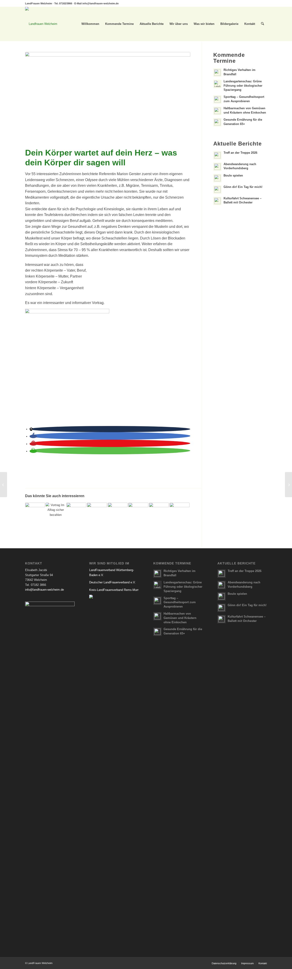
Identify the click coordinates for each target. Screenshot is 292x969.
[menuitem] (90, 24)
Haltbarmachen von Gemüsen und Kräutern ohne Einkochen (180, 618)
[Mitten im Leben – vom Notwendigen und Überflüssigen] (288, 484)
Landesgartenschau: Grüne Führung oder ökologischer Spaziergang (243, 86)
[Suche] (262, 24)
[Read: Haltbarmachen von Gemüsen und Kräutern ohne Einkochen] (217, 111)
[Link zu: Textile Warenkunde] (118, 512)
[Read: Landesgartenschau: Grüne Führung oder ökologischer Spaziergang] (217, 84)
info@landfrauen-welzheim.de (100, 3)
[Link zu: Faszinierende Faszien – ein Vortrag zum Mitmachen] (97, 512)
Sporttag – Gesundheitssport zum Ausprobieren (180, 602)
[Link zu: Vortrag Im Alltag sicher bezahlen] (55, 512)
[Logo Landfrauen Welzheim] (41, 24)
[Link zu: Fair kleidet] (35, 512)
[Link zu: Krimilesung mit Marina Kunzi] (138, 512)
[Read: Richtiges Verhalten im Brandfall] (217, 72)
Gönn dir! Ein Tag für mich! (243, 187)
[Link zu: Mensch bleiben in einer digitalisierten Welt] (159, 512)
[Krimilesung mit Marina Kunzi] (3, 484)
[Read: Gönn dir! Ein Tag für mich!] (217, 189)
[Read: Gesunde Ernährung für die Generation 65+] (217, 122)
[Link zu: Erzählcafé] (76, 512)
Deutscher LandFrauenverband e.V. (112, 582)
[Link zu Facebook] (263, 3)
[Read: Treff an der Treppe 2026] (217, 155)
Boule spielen (233, 175)
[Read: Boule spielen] (217, 178)
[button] (31, 429)
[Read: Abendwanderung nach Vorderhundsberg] (217, 167)
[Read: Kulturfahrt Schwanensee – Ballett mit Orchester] (217, 201)
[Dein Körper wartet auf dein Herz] (107, 98)
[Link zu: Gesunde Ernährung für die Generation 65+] (179, 512)
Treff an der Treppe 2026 (240, 152)
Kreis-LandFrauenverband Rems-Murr (113, 590)
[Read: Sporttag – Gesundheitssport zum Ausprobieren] (217, 99)
